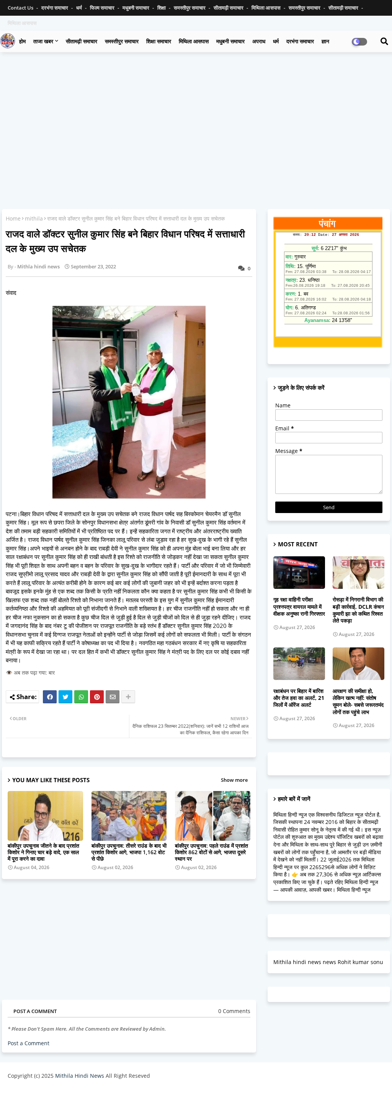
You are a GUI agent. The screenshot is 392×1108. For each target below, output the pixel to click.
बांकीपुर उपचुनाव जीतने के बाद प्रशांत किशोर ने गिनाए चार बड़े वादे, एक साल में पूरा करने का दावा (43, 852)
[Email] (112, 696)
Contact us (21, 7)
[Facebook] (50, 696)
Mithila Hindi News (79, 1075)
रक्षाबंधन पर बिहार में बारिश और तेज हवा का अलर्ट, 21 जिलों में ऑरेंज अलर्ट (298, 698)
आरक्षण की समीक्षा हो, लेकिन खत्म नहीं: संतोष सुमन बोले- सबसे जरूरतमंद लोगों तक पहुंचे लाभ (358, 702)
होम (22, 41)
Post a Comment (28, 1043)
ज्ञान (325, 41)
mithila (34, 218)
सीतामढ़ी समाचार (81, 41)
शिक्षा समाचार (158, 41)
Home (13, 218)
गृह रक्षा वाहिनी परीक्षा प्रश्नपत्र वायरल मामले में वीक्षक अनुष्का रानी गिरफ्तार (299, 606)
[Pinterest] (97, 696)
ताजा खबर (43, 41)
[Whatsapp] (81, 696)
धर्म (79, 7)
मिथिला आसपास (267, 7)
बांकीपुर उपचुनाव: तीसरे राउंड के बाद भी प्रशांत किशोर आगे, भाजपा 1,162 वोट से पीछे (129, 852)
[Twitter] (65, 696)
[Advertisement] (196, 113)
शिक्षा (162, 7)
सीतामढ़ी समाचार (229, 7)
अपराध (258, 41)
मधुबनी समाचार (136, 7)
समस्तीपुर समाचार (190, 7)
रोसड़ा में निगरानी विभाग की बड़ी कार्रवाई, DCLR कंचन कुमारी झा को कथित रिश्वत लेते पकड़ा (358, 610)
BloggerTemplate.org (157, 1094)
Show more (234, 779)
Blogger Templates (62, 1094)
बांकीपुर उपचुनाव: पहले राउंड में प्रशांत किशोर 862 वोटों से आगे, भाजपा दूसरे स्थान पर (211, 852)
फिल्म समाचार (103, 7)
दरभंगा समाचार (55, 7)
